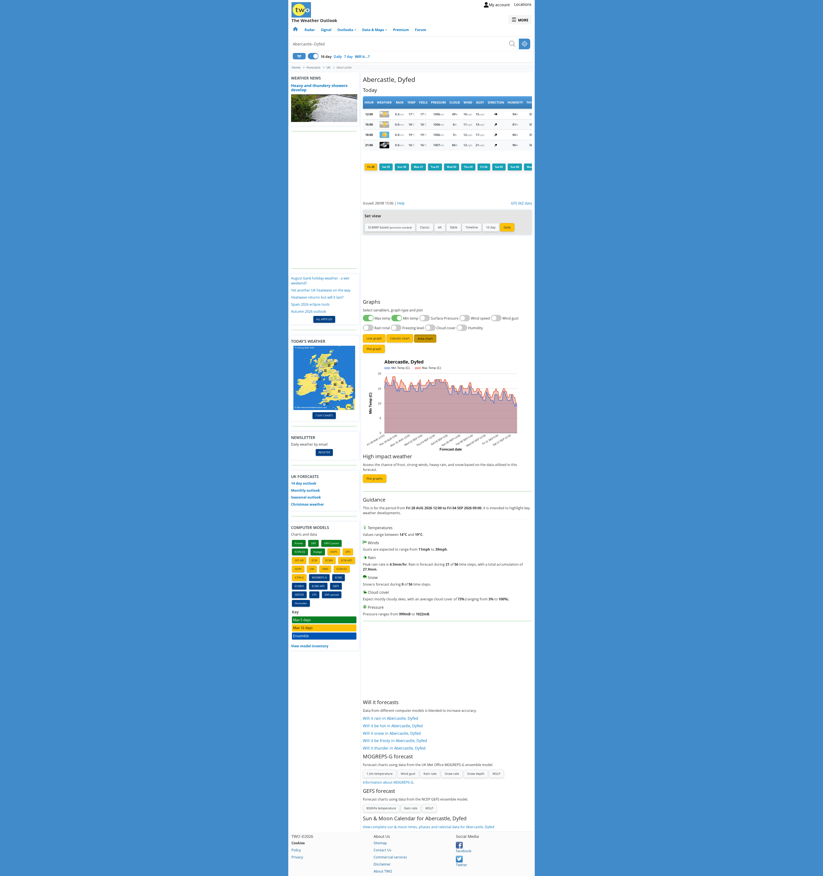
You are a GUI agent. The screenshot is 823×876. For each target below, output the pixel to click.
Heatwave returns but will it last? (317, 297)
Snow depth (475, 774)
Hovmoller (301, 603)
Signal (326, 29)
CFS (314, 595)
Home (296, 67)
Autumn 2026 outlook (308, 311)
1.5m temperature (379, 774)
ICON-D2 (300, 552)
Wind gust (408, 774)
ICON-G (299, 577)
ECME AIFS (318, 586)
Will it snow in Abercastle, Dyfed (392, 733)
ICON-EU (341, 569)
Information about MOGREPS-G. (388, 782)
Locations (523, 4)
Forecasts (313, 67)
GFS (347, 552)
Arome (299, 543)
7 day (348, 56)
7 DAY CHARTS (324, 415)
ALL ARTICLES (324, 319)
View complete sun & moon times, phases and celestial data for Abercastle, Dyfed (428, 827)
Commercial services (390, 857)
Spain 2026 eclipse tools (310, 304)
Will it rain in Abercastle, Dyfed (390, 718)
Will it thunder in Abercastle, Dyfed (394, 748)
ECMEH (299, 586)
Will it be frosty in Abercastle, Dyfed (395, 740)
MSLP (496, 774)
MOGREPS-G (319, 577)
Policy (296, 850)
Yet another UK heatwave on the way (320, 290)
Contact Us (382, 850)
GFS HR (299, 560)
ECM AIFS (346, 560)
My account (499, 4)
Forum (420, 29)
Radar (310, 29)
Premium (401, 29)
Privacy (297, 857)
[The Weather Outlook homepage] (296, 29)
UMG (325, 569)
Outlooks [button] (345, 29)
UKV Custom (331, 543)
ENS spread (332, 595)
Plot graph (373, 349)
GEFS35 (299, 595)
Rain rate (430, 774)
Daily (338, 56)
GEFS (336, 586)
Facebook (463, 851)
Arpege (317, 552)
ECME (338, 577)
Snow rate (452, 774)
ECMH (329, 560)
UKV (313, 543)
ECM (314, 560)
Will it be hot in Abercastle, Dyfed (393, 725)
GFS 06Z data (521, 203)
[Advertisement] (324, 200)
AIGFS (333, 552)
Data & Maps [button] (373, 29)
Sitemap (380, 843)
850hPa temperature (381, 808)
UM (312, 569)
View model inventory (309, 646)
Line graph (374, 338)
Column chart (400, 338)
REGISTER (324, 452)
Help (401, 203)
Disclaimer (382, 864)
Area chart (425, 339)
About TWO (383, 871)
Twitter (461, 864)
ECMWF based (390, 227)
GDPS (298, 569)
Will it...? (362, 56)
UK (328, 67)
